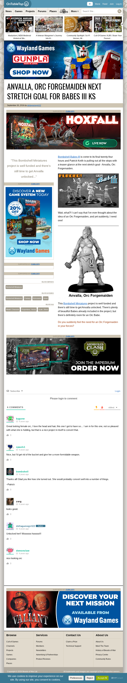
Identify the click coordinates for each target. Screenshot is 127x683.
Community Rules (103, 659)
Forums (42, 11)
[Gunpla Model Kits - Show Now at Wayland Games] (63, 60)
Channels (10, 646)
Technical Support (73, 646)
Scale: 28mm (43, 309)
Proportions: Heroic (29, 309)
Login (117, 391)
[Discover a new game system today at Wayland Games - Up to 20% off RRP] (63, 374)
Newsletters (41, 650)
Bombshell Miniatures (75, 303)
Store (97, 4)
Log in (119, 4)
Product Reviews (43, 659)
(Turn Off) (70, 111)
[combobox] (101, 11)
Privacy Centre (102, 655)
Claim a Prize (71, 642)
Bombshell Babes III (69, 157)
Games (18, 11)
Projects (30, 11)
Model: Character (12, 309)
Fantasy (27, 298)
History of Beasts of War (106, 650)
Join (112, 4)
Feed (105, 4)
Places (53, 11)
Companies (11, 659)
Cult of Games (12, 642)
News (9, 11)
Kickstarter (37, 298)
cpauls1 (20, 447)
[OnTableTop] (17, 4)
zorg (19, 501)
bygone (20, 418)
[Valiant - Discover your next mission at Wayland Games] (63, 627)
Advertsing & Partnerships (47, 655)
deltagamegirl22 (34, 105)
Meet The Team (102, 646)
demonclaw (22, 550)
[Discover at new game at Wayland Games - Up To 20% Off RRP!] (29, 256)
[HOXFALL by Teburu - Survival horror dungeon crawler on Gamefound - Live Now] (63, 149)
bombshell (22, 471)
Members (40, 646)
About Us (99, 642)
